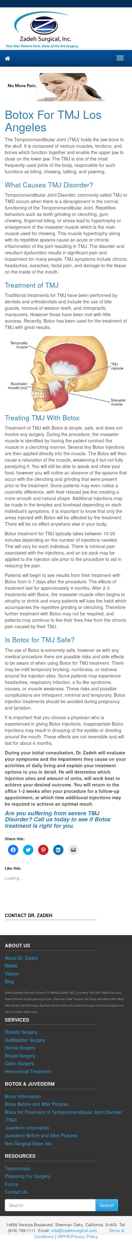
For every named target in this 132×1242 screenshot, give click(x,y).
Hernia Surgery (20, 1047)
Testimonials (17, 1168)
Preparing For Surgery (27, 1176)
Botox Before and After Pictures (37, 1104)
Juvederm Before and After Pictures (41, 1135)
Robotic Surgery (21, 1032)
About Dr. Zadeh (21, 958)
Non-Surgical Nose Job (28, 1143)
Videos (12, 973)
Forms (11, 1184)
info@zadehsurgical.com (74, 1230)
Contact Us (16, 1192)
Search (107, 1205)
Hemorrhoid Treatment (28, 1071)
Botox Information (23, 1096)
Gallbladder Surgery (25, 1040)
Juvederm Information (27, 1127)
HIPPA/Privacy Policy (77, 1236)
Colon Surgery (19, 1063)
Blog (9, 981)
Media (11, 965)
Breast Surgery (20, 1055)
